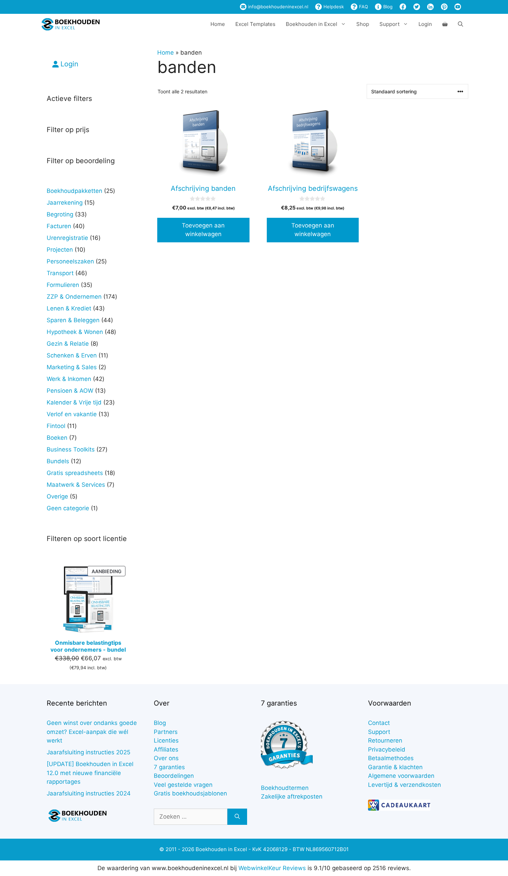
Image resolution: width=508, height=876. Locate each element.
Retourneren (385, 740)
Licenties (166, 740)
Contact (379, 722)
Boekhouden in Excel (311, 24)
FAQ (363, 6)
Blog (387, 6)
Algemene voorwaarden (401, 775)
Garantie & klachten (395, 767)
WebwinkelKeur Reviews (272, 868)
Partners (166, 731)
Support (379, 731)
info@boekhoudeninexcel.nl (277, 6)
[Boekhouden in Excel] (70, 24)
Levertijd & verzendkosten (404, 784)
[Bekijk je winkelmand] (445, 24)
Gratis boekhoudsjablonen (190, 793)
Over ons (166, 758)
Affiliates (166, 749)
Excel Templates (255, 24)
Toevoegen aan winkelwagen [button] (203, 230)
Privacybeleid (386, 749)
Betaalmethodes (391, 758)
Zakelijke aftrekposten (291, 796)
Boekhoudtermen (285, 787)
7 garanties (169, 767)
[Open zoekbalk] (460, 24)
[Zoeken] (237, 817)
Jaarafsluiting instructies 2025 (88, 752)
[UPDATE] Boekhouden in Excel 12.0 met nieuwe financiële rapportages (90, 773)
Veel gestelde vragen (183, 784)
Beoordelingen (174, 775)
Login (425, 24)
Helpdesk (333, 6)
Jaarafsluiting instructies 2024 (89, 793)
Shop (362, 24)
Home (217, 24)
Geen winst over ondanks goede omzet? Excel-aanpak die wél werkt (92, 731)
